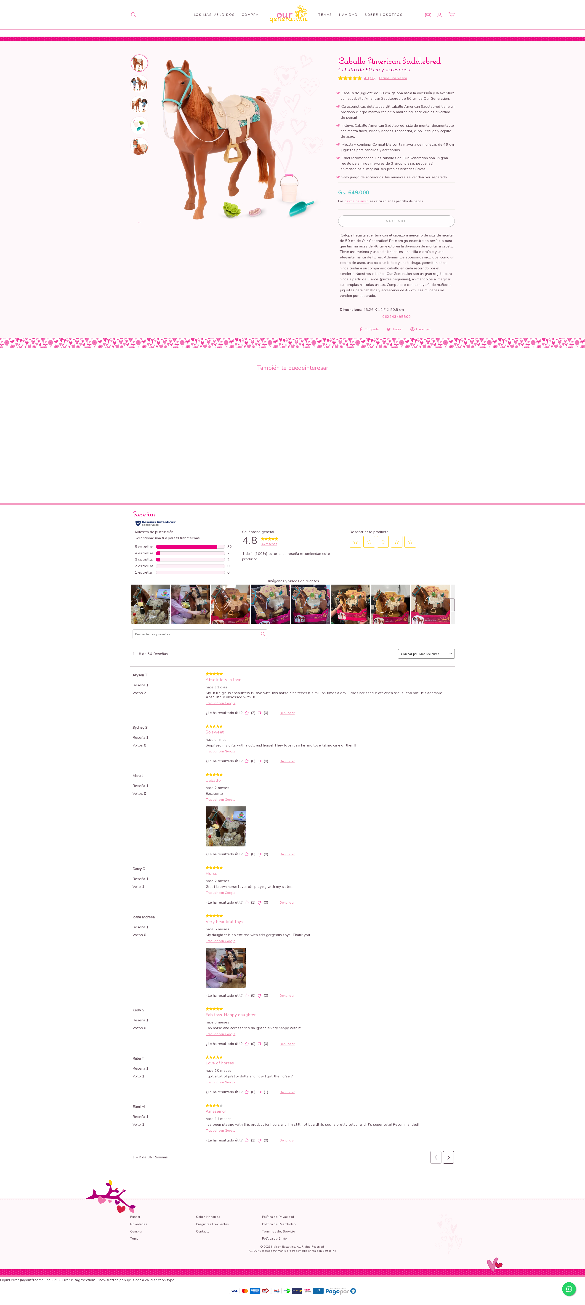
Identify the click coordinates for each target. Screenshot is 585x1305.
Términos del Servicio (278, 1231)
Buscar (135, 1217)
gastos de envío (357, 201)
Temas (325, 15)
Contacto (202, 1231)
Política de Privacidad (278, 1217)
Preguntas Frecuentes (212, 1224)
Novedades (138, 1224)
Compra (250, 15)
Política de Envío (274, 1238)
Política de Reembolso (279, 1224)
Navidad (348, 15)
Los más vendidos (214, 15)
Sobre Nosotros (384, 15)
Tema (134, 1238)
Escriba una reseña (393, 78)
